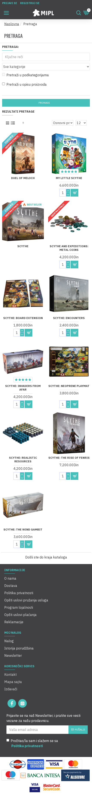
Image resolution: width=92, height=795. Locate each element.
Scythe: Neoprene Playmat (68, 386)
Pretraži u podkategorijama (27, 75)
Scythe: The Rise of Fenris (69, 458)
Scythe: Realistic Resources (23, 459)
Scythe (22, 246)
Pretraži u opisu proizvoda (26, 84)
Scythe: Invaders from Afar (23, 387)
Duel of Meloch (23, 178)
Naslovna (11, 24)
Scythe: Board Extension (23, 318)
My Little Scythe (69, 178)
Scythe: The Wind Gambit (22, 529)
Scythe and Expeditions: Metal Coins (69, 248)
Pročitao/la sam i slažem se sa (34, 743)
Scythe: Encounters (69, 318)
